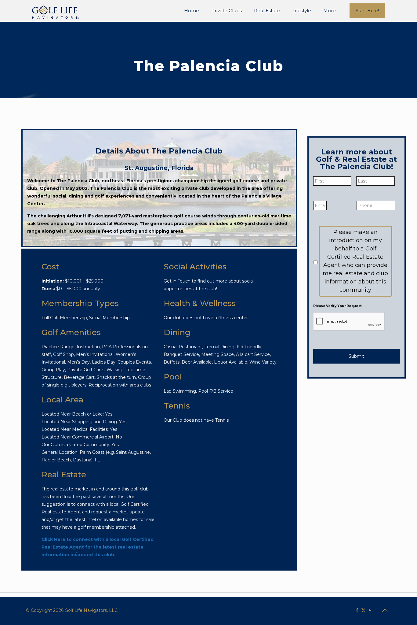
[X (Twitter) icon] (363, 610)
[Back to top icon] (384, 610)
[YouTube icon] (370, 610)
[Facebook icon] (357, 610)
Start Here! (367, 10)
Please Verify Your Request (337, 306)
